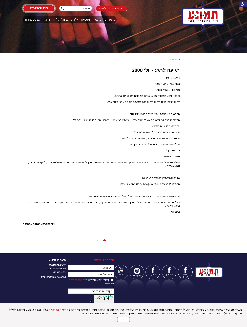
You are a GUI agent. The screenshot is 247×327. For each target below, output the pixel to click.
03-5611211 (59, 271)
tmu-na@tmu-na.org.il (53, 276)
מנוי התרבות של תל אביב (111, 8)
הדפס (99, 240)
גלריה (55, 19)
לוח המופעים (39, 8)
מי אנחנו (110, 19)
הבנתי (123, 319)
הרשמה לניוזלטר (104, 260)
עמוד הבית (174, 59)
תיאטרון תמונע (57, 260)
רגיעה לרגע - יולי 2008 (156, 70)
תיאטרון (97, 19)
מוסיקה (85, 19)
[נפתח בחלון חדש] (121, 272)
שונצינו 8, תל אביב (56, 268)
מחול (64, 19)
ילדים (74, 19)
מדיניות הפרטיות (59, 310)
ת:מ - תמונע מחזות (37, 19)
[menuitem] (110, 19)
